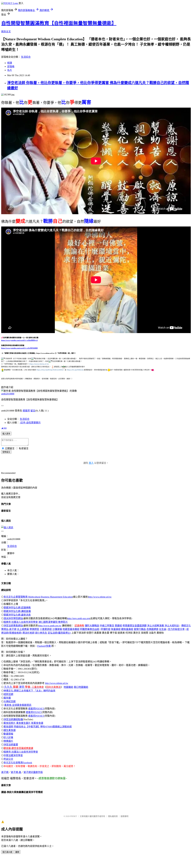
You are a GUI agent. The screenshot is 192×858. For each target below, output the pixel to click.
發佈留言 (6, 452)
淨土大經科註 (172, 625)
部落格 (10, 66)
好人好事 (8, 737)
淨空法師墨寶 (11, 744)
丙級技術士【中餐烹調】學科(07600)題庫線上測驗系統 (43, 726)
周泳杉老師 (28, 633)
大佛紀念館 (10, 701)
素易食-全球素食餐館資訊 (17, 705)
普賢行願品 (140, 629)
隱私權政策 (113, 816)
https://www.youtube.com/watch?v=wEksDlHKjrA (19, 340)
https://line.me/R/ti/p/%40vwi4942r (50, 370)
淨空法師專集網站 (13, 625)
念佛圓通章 (152, 629)
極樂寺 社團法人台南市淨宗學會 (21, 622)
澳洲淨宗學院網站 (13, 618)
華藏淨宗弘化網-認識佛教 (17, 607)
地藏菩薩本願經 (71, 629)
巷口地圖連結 (81, 687)
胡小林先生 (41, 633)
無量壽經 (116, 629)
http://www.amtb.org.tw (50, 625)
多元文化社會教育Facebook (18, 762)
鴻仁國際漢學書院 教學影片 (53, 622)
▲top (4, 428)
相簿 (9, 63)
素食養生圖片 (23, 723)
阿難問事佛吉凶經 (89, 629)
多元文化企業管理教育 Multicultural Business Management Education (38, 597)
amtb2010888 (7, 393)
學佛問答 (34, 629)
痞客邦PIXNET (36, 708)
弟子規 (4, 772)
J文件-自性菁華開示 (30, 422)
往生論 (162, 629)
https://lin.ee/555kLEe (75, 370)
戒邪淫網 (8, 694)
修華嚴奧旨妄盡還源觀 (135, 625)
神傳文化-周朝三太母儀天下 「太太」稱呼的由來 (29, 690)
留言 (32, 410)
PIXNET (73, 816)
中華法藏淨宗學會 (13, 755)
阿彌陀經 (105, 629)
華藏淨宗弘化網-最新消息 (17, 615)
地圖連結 (68, 687)
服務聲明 (124, 816)
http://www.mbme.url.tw (100, 597)
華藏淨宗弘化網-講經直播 (17, 611)
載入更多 (6, 434)
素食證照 (8, 726)
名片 (9, 70)
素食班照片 (10, 723)
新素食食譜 (37, 723)
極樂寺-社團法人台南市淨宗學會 (21, 752)
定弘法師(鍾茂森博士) (59, 633)
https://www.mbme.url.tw (39, 364)
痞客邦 (26, 410)
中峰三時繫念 (107, 625)
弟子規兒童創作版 (33, 772)
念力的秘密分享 (176, 629)
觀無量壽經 (127, 629)
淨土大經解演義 (155, 625)
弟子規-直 (16, 772)
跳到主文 (6, 31)
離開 (17, 852)
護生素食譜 (10, 730)
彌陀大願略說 (92, 625)
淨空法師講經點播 (13, 719)
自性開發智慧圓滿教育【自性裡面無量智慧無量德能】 (58, 23)
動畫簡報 (8, 734)
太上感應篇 (23, 629)
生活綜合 (26, 57)
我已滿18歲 (7, 852)
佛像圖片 (8, 741)
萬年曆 (7, 698)
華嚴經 (118, 625)
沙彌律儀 (57, 629)
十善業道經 (46, 629)
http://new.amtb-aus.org (79, 618)
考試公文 (8, 759)
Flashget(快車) (44, 646)
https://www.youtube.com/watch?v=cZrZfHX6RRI (19, 348)
